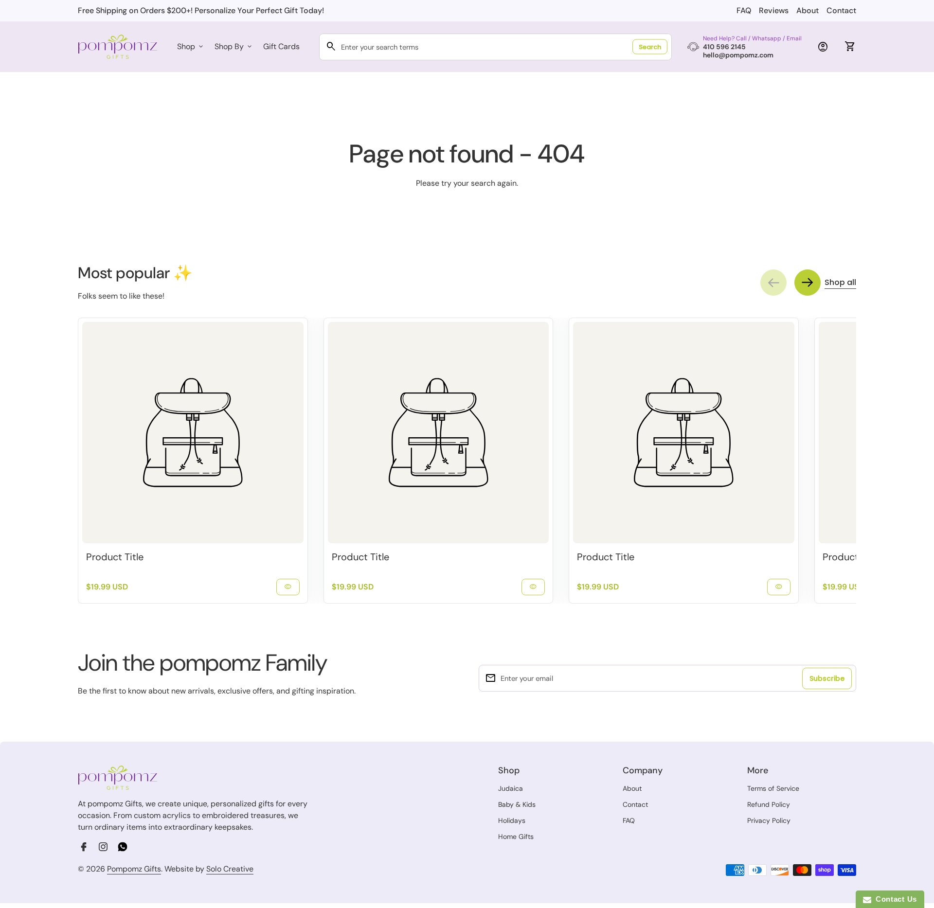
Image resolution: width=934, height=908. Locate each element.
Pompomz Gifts (134, 869)
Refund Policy (768, 804)
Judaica (510, 788)
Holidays (511, 820)
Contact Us (894, 899)
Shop (191, 46)
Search (650, 47)
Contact (841, 10)
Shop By (234, 46)
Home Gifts (516, 836)
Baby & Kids (517, 804)
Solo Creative (229, 869)
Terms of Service (773, 788)
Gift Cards (281, 46)
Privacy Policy (768, 820)
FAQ (743, 10)
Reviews (774, 10)
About (807, 10)
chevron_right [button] (807, 282)
